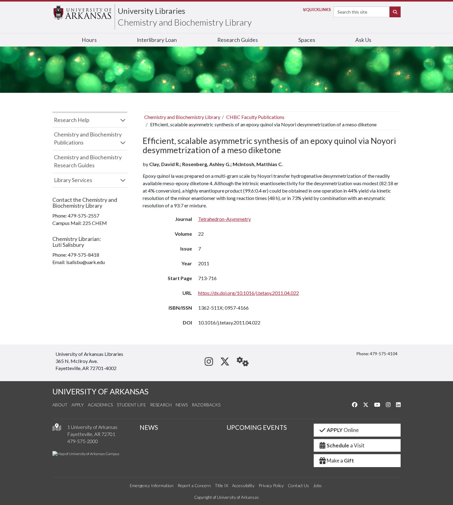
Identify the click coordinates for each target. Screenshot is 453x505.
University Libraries (151, 10)
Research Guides (237, 40)
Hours (89, 40)
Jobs (317, 485)
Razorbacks (206, 404)
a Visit (346, 445)
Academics (100, 404)
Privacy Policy (271, 485)
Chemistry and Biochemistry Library (185, 22)
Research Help (71, 120)
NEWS (149, 427)
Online (343, 430)
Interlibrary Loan (157, 40)
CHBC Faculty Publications (255, 117)
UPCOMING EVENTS (256, 427)
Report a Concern (194, 485)
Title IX (221, 485)
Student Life (131, 404)
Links (318, 9)
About (59, 404)
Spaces (306, 40)
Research (161, 404)
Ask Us (363, 40)
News (182, 404)
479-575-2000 (82, 441)
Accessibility (243, 485)
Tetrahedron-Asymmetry (224, 219)
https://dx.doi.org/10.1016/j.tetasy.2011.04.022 (248, 293)
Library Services (73, 180)
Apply (77, 404)
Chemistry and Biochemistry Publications (88, 138)
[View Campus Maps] (56, 428)
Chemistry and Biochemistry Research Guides (88, 161)
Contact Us (298, 485)
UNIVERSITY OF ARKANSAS (100, 391)
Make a (340, 460)
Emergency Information (151, 485)
